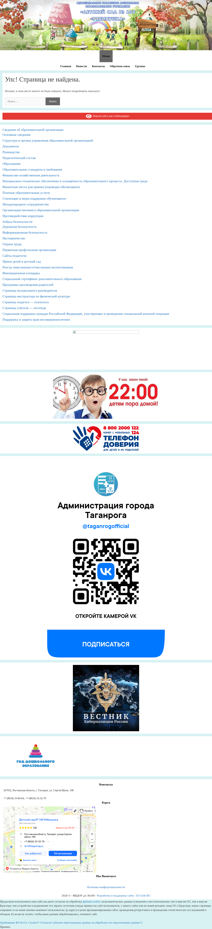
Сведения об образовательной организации (32, 129)
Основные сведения (16, 134)
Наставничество (13, 238)
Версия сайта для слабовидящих (111, 116)
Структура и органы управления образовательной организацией (47, 140)
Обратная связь (120, 66)
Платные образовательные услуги (26, 192)
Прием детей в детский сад (21, 261)
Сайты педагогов (14, 255)
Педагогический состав (18, 158)
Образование (11, 163)
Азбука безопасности (17, 221)
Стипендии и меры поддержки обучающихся (34, 198)
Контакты (98, 66)
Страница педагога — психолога (25, 302)
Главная (65, 66)
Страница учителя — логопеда (24, 308)
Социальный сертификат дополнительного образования (41, 279)
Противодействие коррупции (22, 216)
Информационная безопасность (24, 232)
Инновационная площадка (21, 273)
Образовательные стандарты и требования (32, 169)
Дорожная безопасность (19, 226)
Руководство (11, 152)
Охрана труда (12, 244)
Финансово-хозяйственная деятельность (30, 175)
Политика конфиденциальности (106, 887)
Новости (81, 66)
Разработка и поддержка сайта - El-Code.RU (123, 895)
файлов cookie (91, 901)
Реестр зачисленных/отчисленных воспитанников (37, 267)
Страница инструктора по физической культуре (36, 296)
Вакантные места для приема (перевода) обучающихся (41, 187)
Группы (140, 66)
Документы (10, 146)
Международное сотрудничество (25, 204)
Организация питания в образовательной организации (40, 210)
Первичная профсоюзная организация (29, 250)
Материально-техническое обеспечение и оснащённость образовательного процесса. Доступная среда (74, 181)
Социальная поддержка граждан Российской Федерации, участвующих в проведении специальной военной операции (85, 313)
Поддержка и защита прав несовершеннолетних (36, 319)
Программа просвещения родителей (27, 284)
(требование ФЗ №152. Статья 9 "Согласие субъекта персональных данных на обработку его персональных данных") (71, 922)
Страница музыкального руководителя (29, 290)
